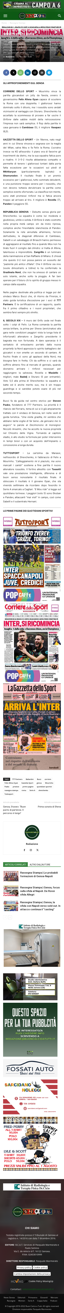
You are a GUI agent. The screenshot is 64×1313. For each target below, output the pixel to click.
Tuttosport (9, 794)
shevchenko (43, 790)
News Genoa (9, 1297)
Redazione (10, 56)
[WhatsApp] (20, 73)
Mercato (54, 1297)
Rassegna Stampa (17, 23)
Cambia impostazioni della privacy (32, 1273)
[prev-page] (5, 917)
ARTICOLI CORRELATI (15, 864)
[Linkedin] (28, 73)
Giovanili (44, 1297)
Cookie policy (40, 1267)
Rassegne (11, 1300)
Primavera (32, 1297)
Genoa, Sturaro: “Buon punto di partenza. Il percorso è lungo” (14, 810)
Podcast (53, 1300)
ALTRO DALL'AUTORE (40, 864)
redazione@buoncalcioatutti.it (38, 1289)
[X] (13, 73)
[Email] (35, 73)
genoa (39, 783)
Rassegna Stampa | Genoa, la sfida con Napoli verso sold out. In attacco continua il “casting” (40, 906)
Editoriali (21, 1297)
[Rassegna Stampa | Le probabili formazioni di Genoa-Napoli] (11, 876)
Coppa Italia (42, 1300)
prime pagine (28, 786)
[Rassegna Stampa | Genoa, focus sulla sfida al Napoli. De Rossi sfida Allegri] (11, 891)
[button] (5, 16)
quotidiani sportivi (44, 786)
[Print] (42, 73)
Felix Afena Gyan (11, 783)
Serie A (32, 790)
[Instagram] (32, 850)
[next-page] (10, 917)
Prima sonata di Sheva (49, 806)
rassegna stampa (11, 790)
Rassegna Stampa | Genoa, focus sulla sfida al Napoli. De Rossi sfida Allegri (40, 891)
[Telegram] (49, 73)
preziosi (16, 786)
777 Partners (17, 779)
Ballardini (30, 779)
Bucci (39, 779)
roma (24, 790)
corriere (48, 779)
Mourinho (49, 783)
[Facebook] (6, 73)
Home (4, 23)
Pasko (7, 786)
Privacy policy (24, 1267)
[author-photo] (32, 839)
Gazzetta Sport (27, 783)
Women (21, 1300)
